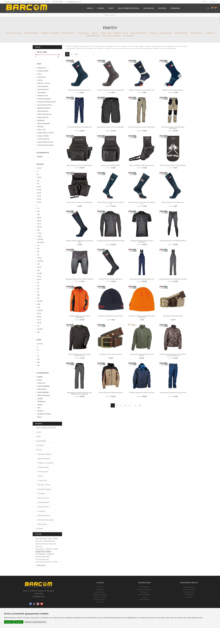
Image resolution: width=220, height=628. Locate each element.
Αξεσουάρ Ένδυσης (93, 35)
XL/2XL (39, 273)
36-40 (39, 316)
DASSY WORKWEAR (43, 386)
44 (38, 183)
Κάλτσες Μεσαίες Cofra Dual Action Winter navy (141, 203)
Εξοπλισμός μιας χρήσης (112, 35)
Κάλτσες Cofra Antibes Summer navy (79, 90)
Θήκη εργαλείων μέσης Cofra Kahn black (79, 202)
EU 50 (39, 193)
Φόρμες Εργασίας (43, 117)
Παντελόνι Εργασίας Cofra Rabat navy (79, 127)
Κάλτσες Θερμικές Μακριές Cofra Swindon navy (79, 241)
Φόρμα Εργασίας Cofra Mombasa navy (142, 279)
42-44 (39, 220)
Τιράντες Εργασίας (43, 139)
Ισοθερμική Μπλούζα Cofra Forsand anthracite (141, 241)
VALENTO (40, 411)
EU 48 (39, 190)
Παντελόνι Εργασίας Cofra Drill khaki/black (141, 127)
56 (38, 285)
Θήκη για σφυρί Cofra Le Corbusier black (173, 165)
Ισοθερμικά (210, 33)
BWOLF (39, 417)
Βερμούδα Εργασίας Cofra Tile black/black (110, 127)
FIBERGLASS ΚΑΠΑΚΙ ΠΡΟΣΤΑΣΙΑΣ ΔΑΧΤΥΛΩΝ (45, 545)
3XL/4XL (40, 329)
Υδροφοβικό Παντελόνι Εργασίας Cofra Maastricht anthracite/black (79, 393)
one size (40, 343)
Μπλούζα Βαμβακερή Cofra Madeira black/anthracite (79, 355)
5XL (38, 295)
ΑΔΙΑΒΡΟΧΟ (50, 554)
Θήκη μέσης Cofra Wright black (110, 165)
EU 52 (39, 196)
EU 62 (39, 279)
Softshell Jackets (68, 33)
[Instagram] (38, 601)
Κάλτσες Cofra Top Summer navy (173, 90)
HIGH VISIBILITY (40, 549)
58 (38, 289)
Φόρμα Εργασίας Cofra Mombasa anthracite (173, 279)
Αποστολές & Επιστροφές (100, 594)
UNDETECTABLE (43, 551)
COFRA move (41, 383)
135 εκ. (39, 258)
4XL (38, 264)
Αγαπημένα (79, 73)
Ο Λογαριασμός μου (188, 587)
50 (38, 251)
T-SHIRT (55, 549)
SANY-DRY (49, 549)
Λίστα (72, 54)
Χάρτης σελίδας (144, 599)
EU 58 (39, 217)
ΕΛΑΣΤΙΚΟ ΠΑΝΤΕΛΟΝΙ (42, 556)
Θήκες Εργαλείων (43, 111)
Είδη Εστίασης (128, 35)
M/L (38, 270)
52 (38, 254)
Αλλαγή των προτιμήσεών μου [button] (35, 622)
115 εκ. (39, 233)
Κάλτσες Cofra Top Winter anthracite (110, 279)
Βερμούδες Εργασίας (138, 33)
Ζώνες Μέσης (41, 92)
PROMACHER (41, 401)
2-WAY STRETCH (53, 538)
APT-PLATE (38, 541)
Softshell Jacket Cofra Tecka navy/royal (141, 392)
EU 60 (39, 267)
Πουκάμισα (153, 33)
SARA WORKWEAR (43, 392)
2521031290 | (59, 2)
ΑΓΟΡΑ (83, 73)
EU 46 (39, 177)
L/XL (38, 307)
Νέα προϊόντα (144, 592)
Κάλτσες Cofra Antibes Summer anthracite (110, 90)
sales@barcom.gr (74, 2)
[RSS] (45, 604)
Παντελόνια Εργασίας (14, 33)
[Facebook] (30, 601)
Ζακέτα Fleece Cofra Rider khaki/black (111, 392)
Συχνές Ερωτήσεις (99, 599)
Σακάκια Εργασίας (181, 33)
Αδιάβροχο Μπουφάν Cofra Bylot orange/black (79, 316)
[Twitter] (34, 601)
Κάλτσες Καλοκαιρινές (44, 114)
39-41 (39, 186)
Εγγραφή (204, 1)
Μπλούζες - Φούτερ (121, 33)
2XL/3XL (40, 310)
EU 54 (39, 199)
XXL (38, 230)
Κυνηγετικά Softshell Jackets (46, 102)
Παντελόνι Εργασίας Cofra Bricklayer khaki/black (173, 127)
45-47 (39, 224)
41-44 (39, 319)
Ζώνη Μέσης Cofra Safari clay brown (110, 354)
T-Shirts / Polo (106, 33)
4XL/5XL (40, 301)
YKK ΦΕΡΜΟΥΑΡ (40, 554)
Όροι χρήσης (99, 589)
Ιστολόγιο (144, 597)
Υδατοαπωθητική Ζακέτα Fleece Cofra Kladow (142, 355)
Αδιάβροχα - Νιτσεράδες (50, 33)
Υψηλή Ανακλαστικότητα (45, 142)
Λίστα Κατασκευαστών (144, 594)
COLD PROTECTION (49, 541)
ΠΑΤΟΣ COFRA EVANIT (42, 559)
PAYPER (39, 404)
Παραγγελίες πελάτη (189, 589)
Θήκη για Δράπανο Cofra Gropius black (142, 165)
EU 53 (39, 276)
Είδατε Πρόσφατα (144, 587)
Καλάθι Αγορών (188, 594)
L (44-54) (40, 239)
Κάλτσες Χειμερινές (43, 123)
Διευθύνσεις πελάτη (189, 592)
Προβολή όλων (41, 565)
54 (38, 282)
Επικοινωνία (99, 602)
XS (38, 180)
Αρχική (106, 15)
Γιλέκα (39, 74)
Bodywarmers (41, 67)
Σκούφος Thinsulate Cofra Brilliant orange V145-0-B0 (142, 316)
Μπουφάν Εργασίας (31, 33)
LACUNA (40, 398)
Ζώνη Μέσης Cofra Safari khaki (173, 316)
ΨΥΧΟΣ (55, 562)
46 (38, 245)
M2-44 (39, 227)
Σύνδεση (213, 1)
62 (38, 298)
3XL (38, 214)
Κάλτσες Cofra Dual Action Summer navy (142, 90)
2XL (38, 211)
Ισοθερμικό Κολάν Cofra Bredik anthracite (173, 240)
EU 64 (39, 313)
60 (38, 292)
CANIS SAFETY (42, 389)
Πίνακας (67, 54)
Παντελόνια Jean (42, 95)
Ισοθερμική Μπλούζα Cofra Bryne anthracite (110, 240)
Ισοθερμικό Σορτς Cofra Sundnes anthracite (79, 279)
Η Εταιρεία (100, 587)
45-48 (39, 323)
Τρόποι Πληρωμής (100, 592)
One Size (40, 261)
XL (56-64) (40, 242)
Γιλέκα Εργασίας (83, 33)
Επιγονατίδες (41, 77)
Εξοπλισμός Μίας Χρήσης (45, 145)
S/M (38, 304)
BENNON (40, 156)
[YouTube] (41, 601)
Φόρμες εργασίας (166, 33)
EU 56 (39, 202)
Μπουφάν (40, 126)
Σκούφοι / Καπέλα (43, 136)
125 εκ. (39, 236)
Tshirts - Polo (41, 129)
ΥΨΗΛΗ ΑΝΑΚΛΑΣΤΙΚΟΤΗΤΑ (43, 562)
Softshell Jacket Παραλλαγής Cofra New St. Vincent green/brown (173, 355)
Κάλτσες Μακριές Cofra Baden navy (173, 202)
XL (38, 208)
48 (38, 248)
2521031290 (38, 593)
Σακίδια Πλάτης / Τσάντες (45, 132)
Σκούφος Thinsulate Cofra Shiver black (110, 316)
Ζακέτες (95, 33)
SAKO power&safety (43, 395)
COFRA (39, 380)
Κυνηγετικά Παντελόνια (44, 105)
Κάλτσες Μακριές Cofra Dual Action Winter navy (110, 203)
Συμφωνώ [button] (9, 622)
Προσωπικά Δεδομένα (100, 597)
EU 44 (39, 168)
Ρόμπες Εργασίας (197, 33)
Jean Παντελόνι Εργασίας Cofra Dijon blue (173, 392)
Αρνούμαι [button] (18, 622)
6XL (38, 332)
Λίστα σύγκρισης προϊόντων (144, 589)
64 (38, 326)
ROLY (39, 408)
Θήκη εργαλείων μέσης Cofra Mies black (79, 165)
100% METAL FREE (41, 538)
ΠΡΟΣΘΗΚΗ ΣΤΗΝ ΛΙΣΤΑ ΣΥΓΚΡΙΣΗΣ (76, 73)
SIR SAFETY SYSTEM (44, 414)
